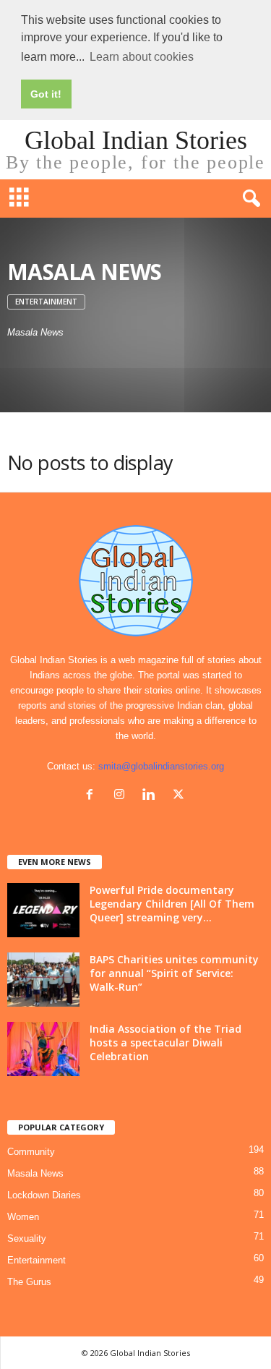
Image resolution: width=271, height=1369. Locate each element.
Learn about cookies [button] (142, 57)
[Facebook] (93, 795)
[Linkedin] (152, 795)
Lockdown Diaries (44, 1195)
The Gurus (29, 1281)
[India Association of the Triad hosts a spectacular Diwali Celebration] (43, 1049)
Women (23, 1216)
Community (31, 1151)
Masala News (35, 1173)
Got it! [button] (45, 94)
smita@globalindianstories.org (161, 766)
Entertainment (46, 302)
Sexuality (26, 1238)
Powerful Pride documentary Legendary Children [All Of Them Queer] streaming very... (172, 903)
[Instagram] (122, 795)
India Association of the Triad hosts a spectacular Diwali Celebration (165, 1042)
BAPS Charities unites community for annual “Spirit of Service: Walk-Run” (174, 973)
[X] (180, 795)
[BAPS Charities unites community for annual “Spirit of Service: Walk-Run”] (43, 979)
